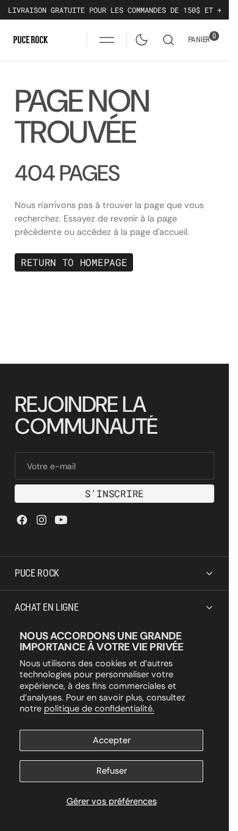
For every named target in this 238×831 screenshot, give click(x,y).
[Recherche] (168, 40)
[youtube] (61, 520)
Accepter (112, 740)
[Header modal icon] (106, 39)
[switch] (139, 37)
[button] (107, 39)
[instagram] (41, 520)
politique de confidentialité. (99, 708)
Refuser (111, 770)
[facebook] (22, 520)
